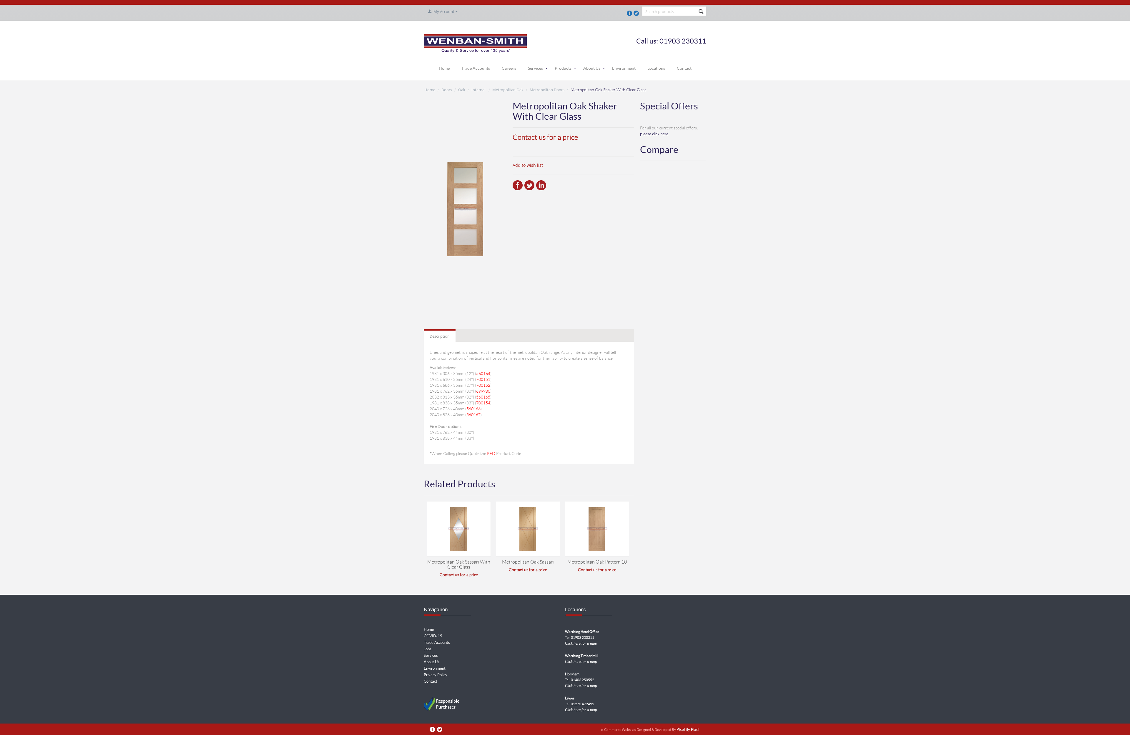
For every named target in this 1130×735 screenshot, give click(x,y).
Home (444, 68)
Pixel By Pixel (688, 730)
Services (535, 68)
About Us (591, 68)
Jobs (427, 649)
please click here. (654, 133)
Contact (684, 68)
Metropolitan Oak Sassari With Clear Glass (458, 564)
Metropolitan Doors (547, 89)
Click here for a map (581, 643)
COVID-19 (433, 636)
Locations (656, 68)
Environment (624, 68)
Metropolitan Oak (508, 89)
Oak (461, 89)
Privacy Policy (435, 675)
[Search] (701, 12)
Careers (509, 68)
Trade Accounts (475, 68)
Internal (478, 89)
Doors (446, 89)
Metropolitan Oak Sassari (528, 561)
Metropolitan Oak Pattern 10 (597, 561)
